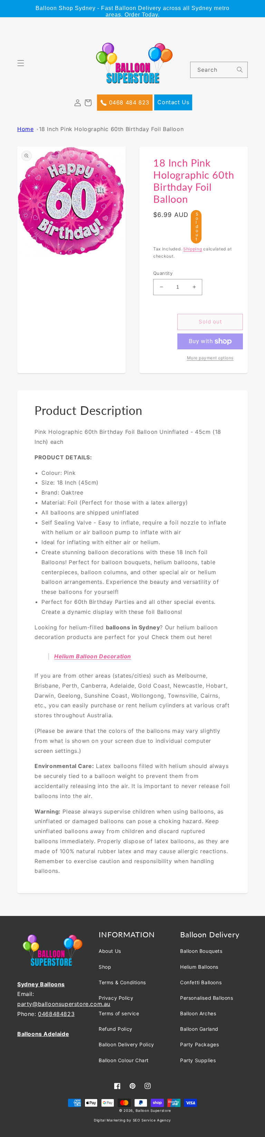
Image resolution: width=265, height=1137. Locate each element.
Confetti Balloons (201, 982)
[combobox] (218, 70)
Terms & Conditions (122, 982)
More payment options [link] (210, 357)
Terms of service (119, 1013)
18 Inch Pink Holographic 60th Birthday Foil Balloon (111, 129)
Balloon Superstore (153, 1110)
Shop (105, 967)
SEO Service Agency (152, 1120)
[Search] (239, 69)
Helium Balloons (199, 967)
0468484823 (56, 1013)
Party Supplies (198, 1060)
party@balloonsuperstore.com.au (63, 1003)
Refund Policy (115, 1029)
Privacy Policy (116, 998)
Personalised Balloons (206, 998)
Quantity (163, 273)
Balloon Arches (198, 1013)
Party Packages (199, 1044)
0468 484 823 (128, 102)
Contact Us (173, 102)
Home (25, 129)
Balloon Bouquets (201, 951)
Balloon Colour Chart (124, 1060)
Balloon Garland (199, 1029)
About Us (110, 951)
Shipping (192, 248)
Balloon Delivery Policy (126, 1044)
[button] (24, 67)
